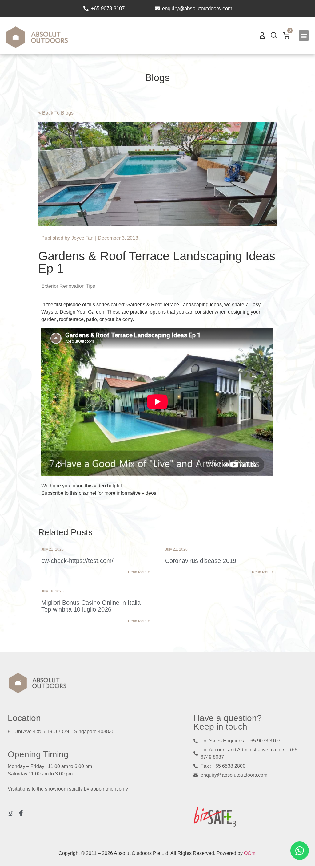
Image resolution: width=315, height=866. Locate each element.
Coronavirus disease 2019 (200, 560)
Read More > (139, 572)
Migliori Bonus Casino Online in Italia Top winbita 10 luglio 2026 (91, 606)
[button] (304, 35)
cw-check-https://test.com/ (77, 560)
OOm (249, 853)
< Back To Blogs (56, 113)
